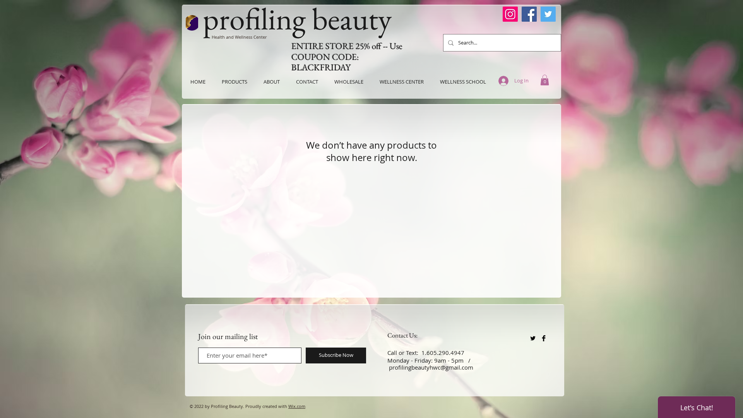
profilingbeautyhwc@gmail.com (431, 367)
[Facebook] (529, 14)
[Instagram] (510, 14)
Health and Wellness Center (239, 37)
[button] (544, 80)
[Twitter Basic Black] (533, 338)
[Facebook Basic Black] (544, 338)
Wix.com (296, 406)
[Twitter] (548, 14)
